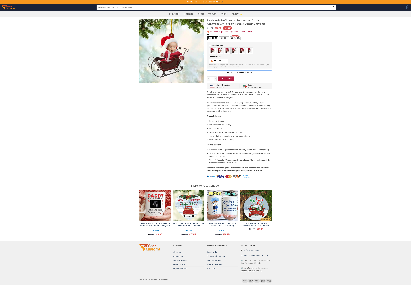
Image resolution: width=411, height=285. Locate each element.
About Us (177, 252)
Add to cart (226, 79)
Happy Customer (180, 268)
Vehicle (224, 14)
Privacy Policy (179, 264)
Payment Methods (215, 264)
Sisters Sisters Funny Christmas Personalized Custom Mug (222, 224)
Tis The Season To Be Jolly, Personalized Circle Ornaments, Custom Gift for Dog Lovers (256, 224)
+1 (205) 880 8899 (251, 250)
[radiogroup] (239, 50)
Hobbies (200, 14)
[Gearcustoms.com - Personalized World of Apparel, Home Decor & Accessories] (8, 7)
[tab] (239, 45)
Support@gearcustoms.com (256, 255)
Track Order (212, 252)
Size (208, 35)
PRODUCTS (213, 14)
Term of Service (180, 260)
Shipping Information (216, 256)
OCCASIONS (174, 14)
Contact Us (178, 256)
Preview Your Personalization (239, 72)
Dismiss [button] (221, 2)
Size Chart (211, 268)
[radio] (213, 38)
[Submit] (333, 7)
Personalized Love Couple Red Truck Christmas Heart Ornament (188, 224)
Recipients (188, 14)
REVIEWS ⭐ (237, 14)
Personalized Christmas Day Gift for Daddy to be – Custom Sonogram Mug (155, 224)
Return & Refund (214, 260)
